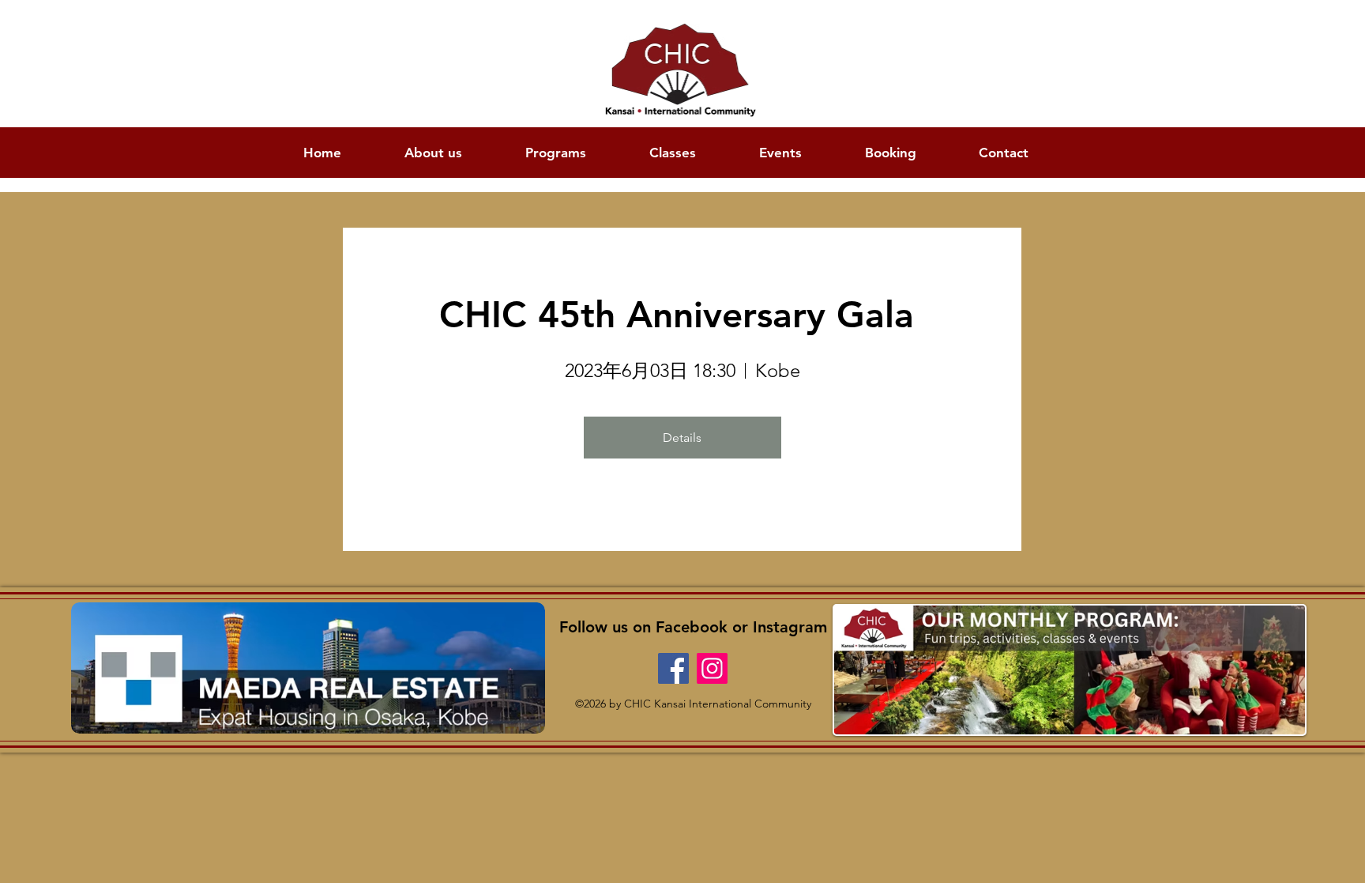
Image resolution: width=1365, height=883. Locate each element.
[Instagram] (712, 668)
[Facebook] (673, 668)
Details (682, 437)
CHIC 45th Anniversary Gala (682, 314)
